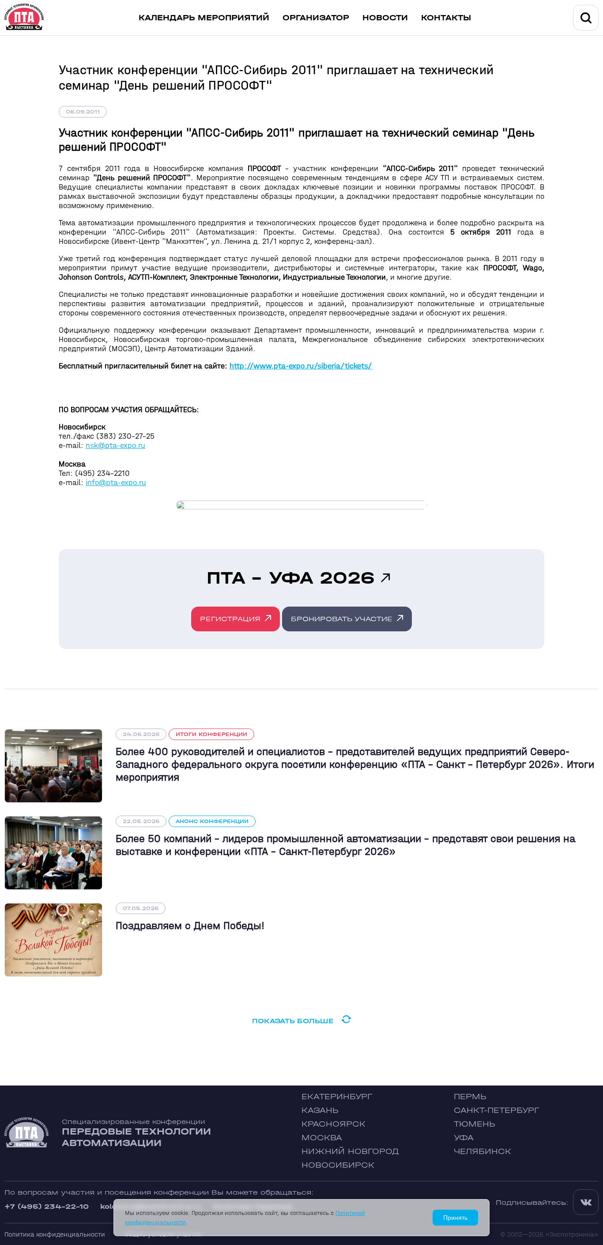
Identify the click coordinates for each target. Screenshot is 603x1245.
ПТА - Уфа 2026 (290, 578)
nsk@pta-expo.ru (115, 445)
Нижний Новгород (350, 1151)
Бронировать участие (341, 619)
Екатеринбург (337, 1096)
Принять (455, 1217)
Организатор (316, 18)
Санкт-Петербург (496, 1110)
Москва (322, 1138)
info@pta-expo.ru (116, 482)
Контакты (446, 18)
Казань (320, 1110)
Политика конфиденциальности (54, 1234)
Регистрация (230, 619)
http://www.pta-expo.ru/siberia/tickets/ (301, 366)
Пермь (470, 1096)
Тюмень (474, 1124)
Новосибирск (338, 1165)
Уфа (464, 1138)
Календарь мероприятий (204, 18)
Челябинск (482, 1151)
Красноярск (334, 1124)
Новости (385, 18)
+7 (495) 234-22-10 (46, 1206)
